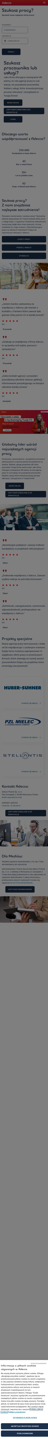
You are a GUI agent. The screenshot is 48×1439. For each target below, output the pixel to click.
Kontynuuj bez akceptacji (38, 1363)
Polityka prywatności (16, 1412)
